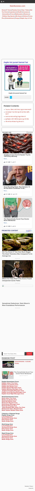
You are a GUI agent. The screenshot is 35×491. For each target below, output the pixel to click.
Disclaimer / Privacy (29, 486)
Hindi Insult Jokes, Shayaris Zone (12, 408)
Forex (12, 14)
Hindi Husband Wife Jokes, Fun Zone (13, 407)
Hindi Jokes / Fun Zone (9, 398)
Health (20, 12)
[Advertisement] (17, 41)
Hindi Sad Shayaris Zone (9, 405)
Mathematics (19, 14)
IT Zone (8, 10)
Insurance (26, 12)
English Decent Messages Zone (11, 387)
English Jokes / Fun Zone (10, 383)
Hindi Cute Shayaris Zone (9, 402)
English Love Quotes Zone (10, 384)
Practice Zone (16, 10)
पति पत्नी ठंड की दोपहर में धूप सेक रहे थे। (14, 121)
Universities (5, 14)
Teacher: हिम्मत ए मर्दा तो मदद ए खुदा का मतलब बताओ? (18, 109)
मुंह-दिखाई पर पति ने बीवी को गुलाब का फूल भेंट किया (17, 119)
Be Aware (19, 16)
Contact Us (31, 488)
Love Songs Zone (7, 416)
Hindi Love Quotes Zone (9, 399)
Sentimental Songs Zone (9, 418)
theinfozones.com (17, 6)
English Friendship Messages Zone (13, 390)
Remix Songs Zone (7, 421)
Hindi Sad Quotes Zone (9, 401)
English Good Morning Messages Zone (14, 392)
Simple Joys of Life (26, 18)
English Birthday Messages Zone (12, 389)
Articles (25, 16)
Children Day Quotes (8, 16)
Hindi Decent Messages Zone (11, 404)
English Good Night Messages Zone (13, 393)
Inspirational (13, 12)
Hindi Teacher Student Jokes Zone (12, 410)
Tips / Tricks (25, 10)
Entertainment (9, 18)
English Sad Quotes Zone (10, 386)
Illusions (26, 14)
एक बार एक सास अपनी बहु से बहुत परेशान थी (15, 116)
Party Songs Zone (7, 419)
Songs (17, 18)
